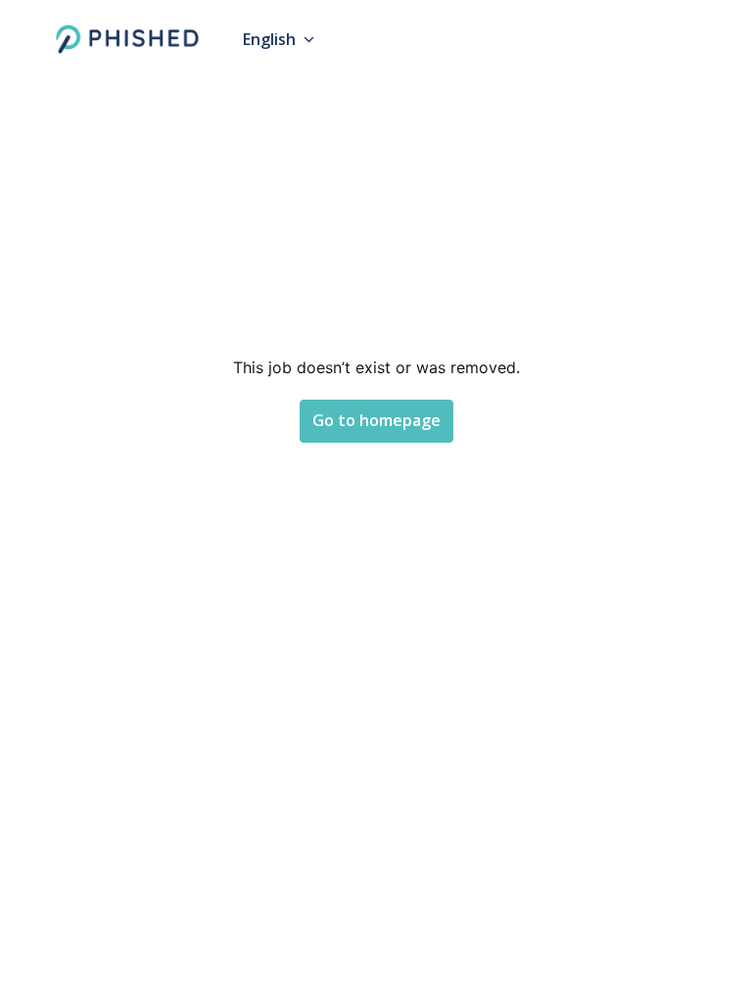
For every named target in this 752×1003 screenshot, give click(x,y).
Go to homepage (376, 420)
